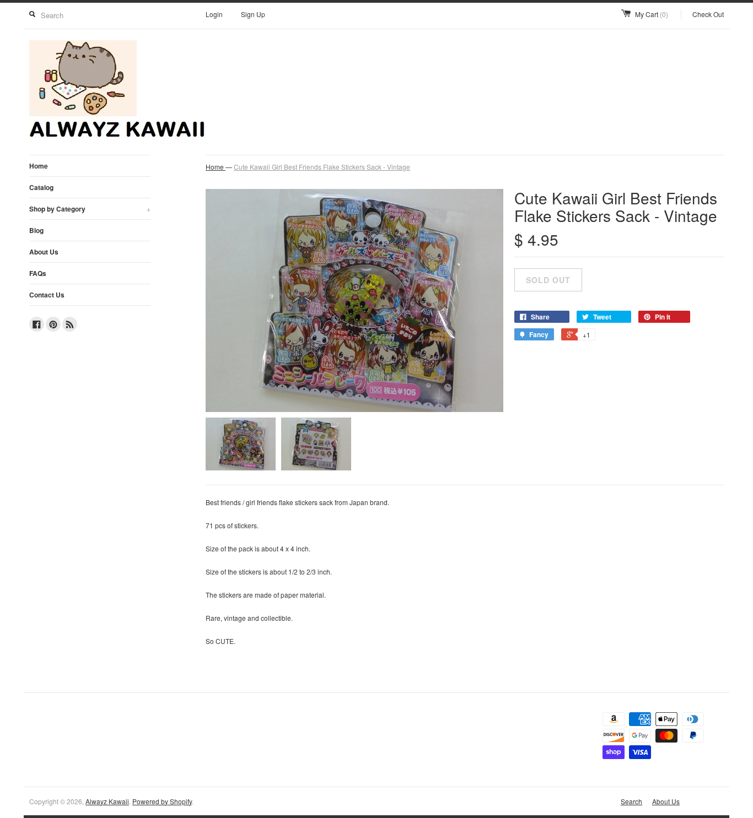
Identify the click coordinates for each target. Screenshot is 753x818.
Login (214, 14)
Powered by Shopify (162, 801)
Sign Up (253, 14)
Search (631, 801)
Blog (36, 230)
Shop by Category (89, 209)
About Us (43, 252)
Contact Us (46, 295)
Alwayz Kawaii (107, 801)
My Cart (651, 14)
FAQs (37, 273)
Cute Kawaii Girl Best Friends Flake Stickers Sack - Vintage (322, 166)
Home (38, 166)
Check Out (708, 14)
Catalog (41, 187)
